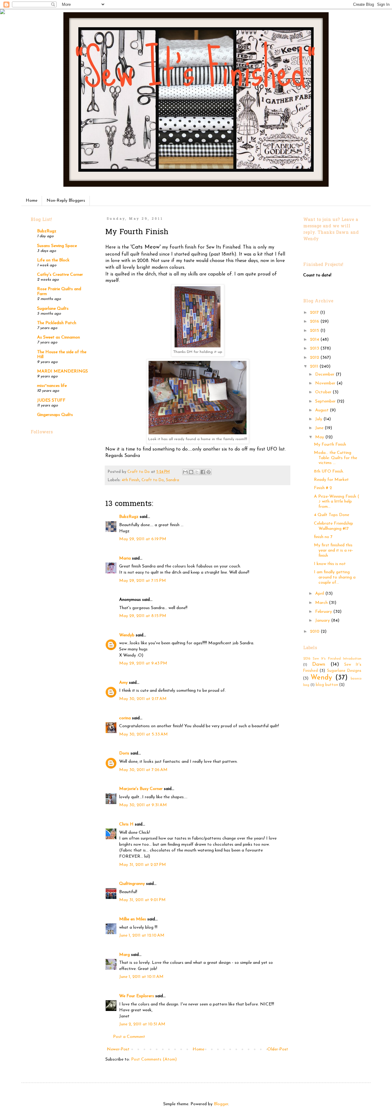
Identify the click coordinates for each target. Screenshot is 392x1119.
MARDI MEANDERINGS (62, 371)
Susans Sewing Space (57, 246)
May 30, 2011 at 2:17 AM (143, 699)
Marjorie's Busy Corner (141, 789)
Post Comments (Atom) (154, 1059)
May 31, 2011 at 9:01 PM (142, 900)
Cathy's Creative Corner (60, 274)
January (323, 620)
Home (31, 200)
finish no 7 (323, 537)
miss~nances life (52, 386)
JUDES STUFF (51, 400)
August (322, 410)
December (325, 374)
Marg (124, 954)
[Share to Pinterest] (208, 472)
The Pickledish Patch (56, 323)
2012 (315, 357)
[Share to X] (197, 472)
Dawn (318, 664)
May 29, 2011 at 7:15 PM (142, 580)
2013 (315, 348)
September (326, 401)
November (326, 383)
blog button (327, 685)
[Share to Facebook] (203, 472)
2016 (315, 321)
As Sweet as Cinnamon (58, 337)
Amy (123, 682)
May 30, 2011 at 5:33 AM (143, 734)
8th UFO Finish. (329, 471)
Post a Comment (129, 1037)
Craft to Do (152, 480)
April (320, 593)
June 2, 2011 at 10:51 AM (142, 1024)
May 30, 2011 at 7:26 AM (143, 770)
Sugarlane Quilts (53, 308)
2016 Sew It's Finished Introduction (332, 659)
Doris (124, 753)
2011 (314, 366)
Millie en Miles (133, 919)
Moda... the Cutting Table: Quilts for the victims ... (335, 458)
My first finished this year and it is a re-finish (333, 550)
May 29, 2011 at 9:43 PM (143, 663)
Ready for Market (331, 479)
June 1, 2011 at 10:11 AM (141, 977)
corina (125, 718)
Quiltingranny (132, 883)
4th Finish (130, 480)
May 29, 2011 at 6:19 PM (142, 539)
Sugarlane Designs (344, 671)
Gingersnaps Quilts (55, 415)
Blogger (221, 1104)
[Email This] (185, 472)
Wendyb (126, 635)
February (324, 611)
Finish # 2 (323, 488)
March (322, 603)
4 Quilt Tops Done (331, 515)
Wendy (321, 677)
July (319, 419)
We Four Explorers (136, 996)
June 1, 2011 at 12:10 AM (141, 935)
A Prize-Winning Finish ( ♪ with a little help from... (336, 501)
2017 (315, 312)
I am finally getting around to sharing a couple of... (335, 577)
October (324, 392)
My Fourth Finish (330, 444)
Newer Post (118, 1049)
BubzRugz (128, 517)
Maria (125, 558)
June (320, 428)
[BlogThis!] (191, 472)
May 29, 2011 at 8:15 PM (142, 616)
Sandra (172, 480)
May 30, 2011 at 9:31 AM (143, 805)
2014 (315, 339)
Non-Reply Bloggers (66, 200)
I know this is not (330, 564)
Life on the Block (53, 260)
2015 (315, 330)
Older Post (277, 1049)
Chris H (126, 824)
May (320, 437)
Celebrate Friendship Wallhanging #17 (333, 526)
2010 (315, 631)
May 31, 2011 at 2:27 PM (142, 865)
